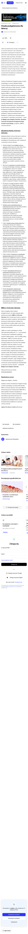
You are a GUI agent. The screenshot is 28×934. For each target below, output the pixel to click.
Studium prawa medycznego (14, 223)
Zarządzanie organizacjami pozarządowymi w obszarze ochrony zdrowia (12, 290)
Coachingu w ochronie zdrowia (17, 165)
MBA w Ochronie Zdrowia (10, 308)
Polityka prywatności (10, 586)
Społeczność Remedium (10, 31)
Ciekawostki (4, 472)
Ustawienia (14, 922)
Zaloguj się (10, 2)
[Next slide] (26, 461)
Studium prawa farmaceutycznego (12, 238)
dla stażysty (6, 424)
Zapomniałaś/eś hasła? (7, 560)
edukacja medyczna (8, 428)
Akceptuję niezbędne (14, 918)
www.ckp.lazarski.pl (6, 372)
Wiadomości (15, 23)
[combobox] (14, 8)
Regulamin (19, 586)
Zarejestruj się (18, 582)
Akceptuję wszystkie (14, 914)
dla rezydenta (16, 424)
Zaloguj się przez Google (15, 573)
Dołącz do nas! (19, 2)
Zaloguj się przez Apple (16, 577)
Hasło (3, 554)
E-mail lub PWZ (5, 547)
